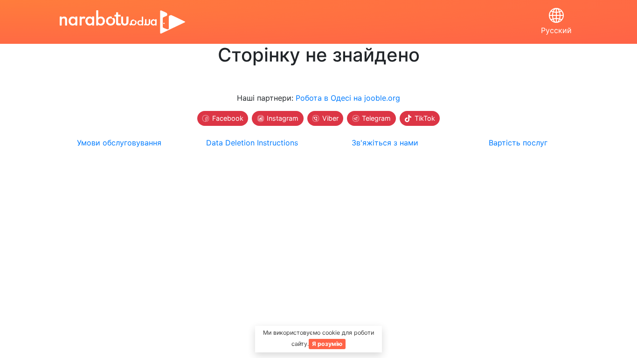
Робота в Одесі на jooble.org (348, 98)
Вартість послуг (518, 142)
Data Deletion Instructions (252, 142)
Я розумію (327, 343)
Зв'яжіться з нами (385, 142)
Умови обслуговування (119, 142)
